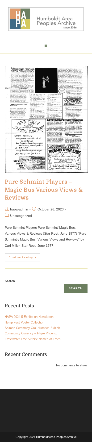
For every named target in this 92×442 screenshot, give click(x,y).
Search (10, 281)
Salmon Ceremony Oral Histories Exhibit (32, 328)
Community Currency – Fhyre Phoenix (31, 333)
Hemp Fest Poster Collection (24, 322)
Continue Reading (24, 256)
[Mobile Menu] (46, 46)
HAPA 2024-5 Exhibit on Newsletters (29, 317)
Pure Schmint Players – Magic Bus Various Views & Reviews (44, 189)
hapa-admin (19, 209)
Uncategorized (21, 216)
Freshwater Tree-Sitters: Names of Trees (33, 339)
